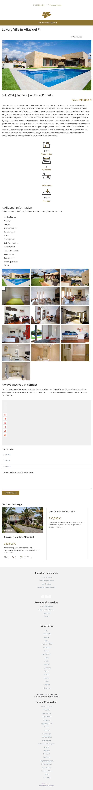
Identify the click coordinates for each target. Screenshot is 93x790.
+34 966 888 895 (38, 5)
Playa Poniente (46, 764)
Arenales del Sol (46, 644)
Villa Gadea (46, 778)
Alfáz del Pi (37, 95)
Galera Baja (46, 734)
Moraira (46, 678)
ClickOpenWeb (45, 784)
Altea (46, 641)
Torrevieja (46, 685)
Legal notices (46, 584)
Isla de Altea (46, 740)
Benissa (46, 651)
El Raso (46, 727)
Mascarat (46, 754)
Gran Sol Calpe (46, 737)
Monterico (46, 757)
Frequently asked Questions (46, 587)
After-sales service (46, 606)
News (46, 617)
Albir (46, 630)
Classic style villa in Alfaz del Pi (19, 537)
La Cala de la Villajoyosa (46, 744)
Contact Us (46, 613)
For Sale (22, 95)
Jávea (46, 671)
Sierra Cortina (46, 767)
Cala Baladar (46, 713)
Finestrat (47, 664)
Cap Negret (46, 720)
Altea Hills (46, 710)
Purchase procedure (46, 581)
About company (46, 577)
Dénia (46, 661)
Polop (47, 681)
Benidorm (46, 647)
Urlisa (47, 774)
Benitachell (46, 654)
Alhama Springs (46, 707)
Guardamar (47, 668)
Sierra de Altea (46, 771)
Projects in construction (47, 610)
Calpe (47, 658)
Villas (51, 95)
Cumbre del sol (46, 723)
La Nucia (46, 674)
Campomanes (46, 717)
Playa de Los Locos (46, 761)
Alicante (46, 637)
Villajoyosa (46, 688)
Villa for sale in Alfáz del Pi (62, 511)
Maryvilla (46, 751)
